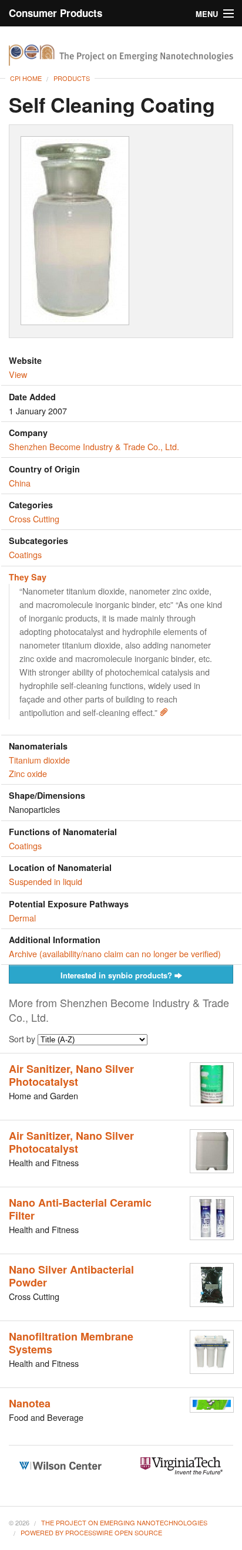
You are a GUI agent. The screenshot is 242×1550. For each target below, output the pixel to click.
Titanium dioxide (39, 760)
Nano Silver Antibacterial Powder (71, 1276)
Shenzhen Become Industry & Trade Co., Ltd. (94, 446)
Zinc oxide (28, 773)
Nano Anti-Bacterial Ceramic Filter (80, 1209)
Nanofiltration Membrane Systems (71, 1343)
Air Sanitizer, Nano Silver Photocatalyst (71, 1075)
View (18, 374)
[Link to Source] (164, 712)
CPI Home (26, 78)
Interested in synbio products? (117, 975)
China (20, 483)
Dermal (22, 917)
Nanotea (30, 1403)
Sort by (23, 1039)
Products (71, 78)
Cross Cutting (34, 518)
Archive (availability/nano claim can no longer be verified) (115, 953)
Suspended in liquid (45, 881)
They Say (27, 577)
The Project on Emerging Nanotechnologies (124, 1522)
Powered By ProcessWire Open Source (91, 1532)
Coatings (25, 554)
